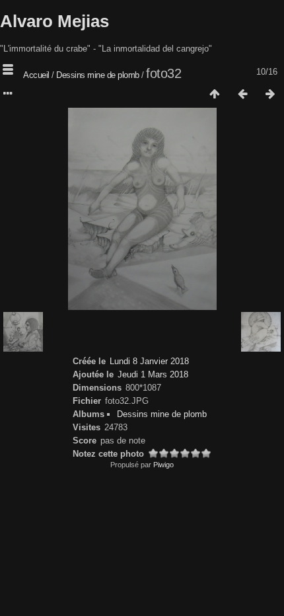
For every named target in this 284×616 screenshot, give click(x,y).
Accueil (36, 75)
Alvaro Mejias (54, 21)
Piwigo (163, 465)
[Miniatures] (215, 94)
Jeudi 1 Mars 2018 (153, 374)
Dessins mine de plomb (97, 75)
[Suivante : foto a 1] (270, 94)
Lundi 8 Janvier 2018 (149, 361)
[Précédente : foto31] (242, 94)
